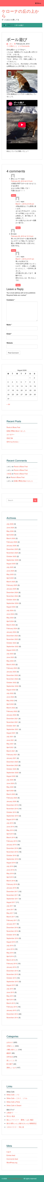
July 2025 (10, 567)
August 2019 (11, 819)
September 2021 (13, 729)
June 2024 (10, 614)
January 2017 (11, 924)
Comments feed (12, 1159)
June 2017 (10, 909)
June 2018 (10, 870)
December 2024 (12, 592)
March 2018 (11, 880)
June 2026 (10, 527)
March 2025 (11, 581)
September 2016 (13, 938)
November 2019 (12, 808)
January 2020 (11, 801)
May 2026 (10, 531)
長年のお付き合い (13, 442)
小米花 (9, 474)
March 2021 (11, 751)
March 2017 (11, 916)
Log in (9, 1152)
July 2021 (10, 736)
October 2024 (11, 599)
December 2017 (12, 891)
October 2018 (11, 855)
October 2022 (11, 682)
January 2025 (11, 589)
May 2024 (10, 617)
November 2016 (12, 931)
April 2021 (10, 747)
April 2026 (10, 535)
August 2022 (11, 690)
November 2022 (12, 679)
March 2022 (11, 708)
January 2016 (11, 967)
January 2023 (11, 671)
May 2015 (10, 996)
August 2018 (11, 862)
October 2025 (11, 556)
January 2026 (11, 545)
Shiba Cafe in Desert (14, 1105)
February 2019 (12, 841)
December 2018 (12, 848)
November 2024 (12, 596)
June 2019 (10, 826)
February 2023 (12, 668)
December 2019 (12, 805)
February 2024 (12, 628)
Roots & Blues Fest (13, 427)
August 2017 (11, 902)
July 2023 (10, 653)
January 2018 (11, 888)
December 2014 (12, 1014)
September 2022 (13, 686)
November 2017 (12, 895)
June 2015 (10, 992)
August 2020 (11, 776)
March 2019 (11, 837)
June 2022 (10, 697)
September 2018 (13, 859)
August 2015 (11, 985)
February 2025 (12, 585)
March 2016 (11, 960)
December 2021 (12, 718)
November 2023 (12, 639)
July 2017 (10, 906)
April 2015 (10, 999)
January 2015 (11, 1010)
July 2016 (10, 945)
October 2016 (11, 935)
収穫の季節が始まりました (16, 431)
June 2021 (10, 740)
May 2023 (10, 661)
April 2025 (10, 578)
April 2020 (10, 790)
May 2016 (10, 953)
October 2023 (11, 643)
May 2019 (10, 830)
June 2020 (10, 783)
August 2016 (11, 942)
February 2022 (12, 711)
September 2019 (13, 816)
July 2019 (10, 823)
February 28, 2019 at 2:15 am (21, 181)
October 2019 (11, 812)
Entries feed (11, 1155)
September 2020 (13, 772)
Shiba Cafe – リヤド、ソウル (17, 1098)
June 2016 (10, 949)
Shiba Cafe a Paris (13, 1102)
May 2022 (10, 700)
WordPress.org (12, 1162)
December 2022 (12, 675)
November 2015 (12, 974)
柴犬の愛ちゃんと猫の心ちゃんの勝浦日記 (22, 1123)
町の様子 (10, 1064)
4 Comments (24, 46)
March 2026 (11, 538)
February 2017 (12, 920)
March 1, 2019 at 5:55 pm (25, 204)
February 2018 (12, 884)
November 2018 (12, 852)
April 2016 (10, 956)
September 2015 (13, 981)
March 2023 (11, 664)
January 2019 (11, 844)
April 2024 (10, 621)
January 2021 (11, 758)
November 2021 (12, 722)
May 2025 (10, 574)
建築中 (9, 1053)
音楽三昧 (10, 438)
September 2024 (13, 603)
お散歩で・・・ (12, 1112)
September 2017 (13, 898)
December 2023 (12, 635)
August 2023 (11, 650)
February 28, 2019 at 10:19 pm (22, 236)
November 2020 (12, 765)
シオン (10, 44)
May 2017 (10, 913)
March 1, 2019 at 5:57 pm (25, 259)
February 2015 (12, 1007)
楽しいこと (10, 1060)
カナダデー (10, 434)
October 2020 (11, 769)
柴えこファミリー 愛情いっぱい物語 (20, 1120)
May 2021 (10, 744)
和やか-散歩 (11, 1116)
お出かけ (10, 1042)
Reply (13, 195)
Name (9, 324)
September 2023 (13, 646)
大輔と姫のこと (12, 1049)
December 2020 (12, 762)
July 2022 (10, 693)
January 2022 (11, 715)
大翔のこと (10, 25)
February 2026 (12, 542)
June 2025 (10, 571)
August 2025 (11, 563)
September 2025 (13, 560)
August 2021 (11, 733)
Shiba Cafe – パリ (13, 1095)
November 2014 (12, 1017)
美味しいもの (11, 1067)
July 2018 (10, 866)
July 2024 (10, 610)
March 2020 (11, 794)
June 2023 (10, 657)
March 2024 (11, 625)
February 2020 (12, 798)
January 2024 (11, 632)
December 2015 (12, 971)
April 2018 (10, 877)
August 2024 (11, 607)
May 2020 (10, 787)
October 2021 (11, 726)
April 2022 (10, 704)
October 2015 (11, 978)
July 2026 (10, 524)
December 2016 (12, 927)
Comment (11, 300)
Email (9, 334)
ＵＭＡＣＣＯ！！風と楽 (15, 1127)
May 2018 (10, 873)
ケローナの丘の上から (20, 13)
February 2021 (12, 754)
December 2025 (12, 549)
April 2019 (10, 834)
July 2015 (10, 989)
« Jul (8, 404)
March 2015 (11, 1003)
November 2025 (12, 553)
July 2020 (10, 780)
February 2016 (12, 963)
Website (10, 343)
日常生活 (10, 1057)
